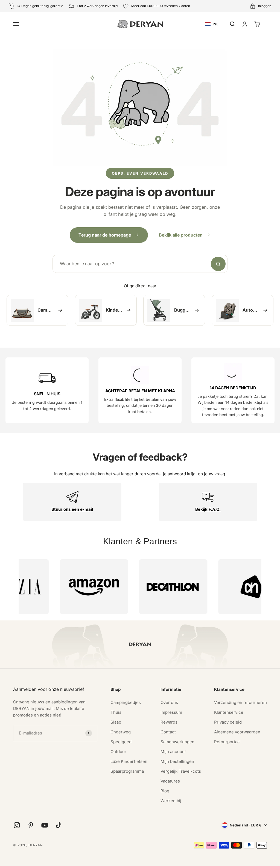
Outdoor (118, 751)
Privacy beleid (228, 722)
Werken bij (171, 800)
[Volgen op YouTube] (44, 825)
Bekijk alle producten (181, 235)
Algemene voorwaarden (237, 731)
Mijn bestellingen (177, 761)
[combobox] (212, 24)
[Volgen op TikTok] (58, 825)
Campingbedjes (125, 702)
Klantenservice (228, 712)
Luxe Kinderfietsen (128, 761)
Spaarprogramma (127, 771)
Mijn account (173, 751)
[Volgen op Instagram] (17, 825)
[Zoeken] (218, 264)
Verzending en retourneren (240, 702)
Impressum (171, 712)
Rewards (169, 722)
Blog (165, 790)
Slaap (115, 722)
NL (215, 23)
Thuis (115, 712)
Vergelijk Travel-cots (181, 771)
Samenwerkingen (177, 741)
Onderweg (120, 731)
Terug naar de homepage (104, 235)
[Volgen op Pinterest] (30, 825)
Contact (168, 731)
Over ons (169, 702)
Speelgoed (121, 741)
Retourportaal (227, 741)
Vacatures (170, 781)
